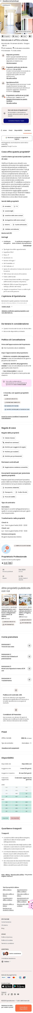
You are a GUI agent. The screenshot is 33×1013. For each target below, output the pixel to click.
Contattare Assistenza (8, 958)
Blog (2, 928)
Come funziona (6, 922)
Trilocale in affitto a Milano (23, 895)
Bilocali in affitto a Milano (8, 895)
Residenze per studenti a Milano (8, 909)
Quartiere (27, 130)
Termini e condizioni (7, 943)
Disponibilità (18, 130)
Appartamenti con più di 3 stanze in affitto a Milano (23, 900)
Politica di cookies (7, 940)
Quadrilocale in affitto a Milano (7, 899)
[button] (23, 31)
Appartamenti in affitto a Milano (22, 890)
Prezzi (10, 130)
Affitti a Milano (7, 890)
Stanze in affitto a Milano (8, 905)
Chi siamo (4, 925)
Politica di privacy (6, 937)
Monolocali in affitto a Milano (23, 905)
